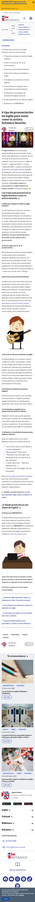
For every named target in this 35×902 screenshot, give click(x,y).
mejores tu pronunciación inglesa (17, 303)
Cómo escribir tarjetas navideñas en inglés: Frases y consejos (17, 780)
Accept (5, 899)
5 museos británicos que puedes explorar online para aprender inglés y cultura (17, 736)
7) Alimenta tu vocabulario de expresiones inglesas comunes (14, 94)
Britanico (5, 634)
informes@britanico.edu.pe (15, 847)
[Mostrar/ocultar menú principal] (30, 18)
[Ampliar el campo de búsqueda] (24, 18)
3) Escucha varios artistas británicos (16, 69)
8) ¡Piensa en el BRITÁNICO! (14, 103)
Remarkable (20, 685)
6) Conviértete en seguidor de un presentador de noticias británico (16, 87)
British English (15, 634)
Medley (13, 729)
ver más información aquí (17, 534)
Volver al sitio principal (12, 13)
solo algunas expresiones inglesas (20, 476)
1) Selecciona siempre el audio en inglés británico (18, 57)
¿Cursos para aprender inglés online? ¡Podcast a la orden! (17, 494)
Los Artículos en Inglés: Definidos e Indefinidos (14, 692)
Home (6, 29)
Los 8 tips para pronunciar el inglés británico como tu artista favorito (14, 51)
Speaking (5, 637)
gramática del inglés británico (14, 169)
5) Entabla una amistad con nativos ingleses (16, 81)
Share (30, 129)
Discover (5, 729)
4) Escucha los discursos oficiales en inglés (16, 74)
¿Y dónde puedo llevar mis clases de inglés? (17, 100)
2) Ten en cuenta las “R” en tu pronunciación (15, 64)
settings (21, 895)
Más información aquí (9, 8)
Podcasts (25, 634)
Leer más (8, 697)
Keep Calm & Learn (13, 29)
